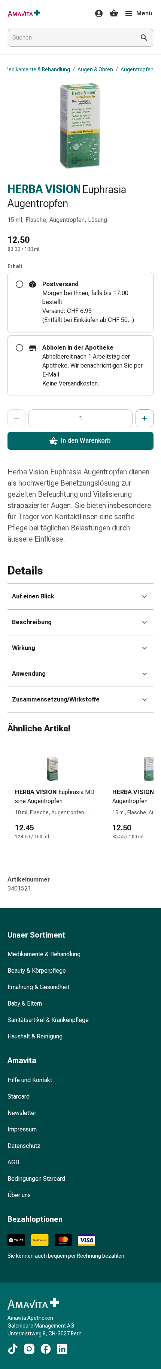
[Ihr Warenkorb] (113, 13)
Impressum (22, 1129)
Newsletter (21, 1112)
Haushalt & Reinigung (35, 1036)
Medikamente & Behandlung (37, 69)
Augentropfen (137, 69)
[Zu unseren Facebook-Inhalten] (45, 1349)
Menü (144, 13)
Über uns (19, 1195)
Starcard (18, 1096)
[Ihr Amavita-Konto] (96, 13)
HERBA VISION (44, 189)
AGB (13, 1162)
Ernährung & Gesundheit (38, 987)
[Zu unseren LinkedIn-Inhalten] (62, 1349)
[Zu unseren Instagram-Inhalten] (29, 1349)
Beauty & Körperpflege (36, 970)
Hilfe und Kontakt (29, 1080)
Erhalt (14, 266)
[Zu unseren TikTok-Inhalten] (12, 1349)
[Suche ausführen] (144, 38)
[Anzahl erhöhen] (145, 418)
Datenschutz (23, 1145)
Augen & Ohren (95, 69)
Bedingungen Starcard (36, 1178)
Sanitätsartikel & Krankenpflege (48, 1019)
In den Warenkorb (86, 440)
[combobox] (70, 38)
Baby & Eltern (24, 1003)
